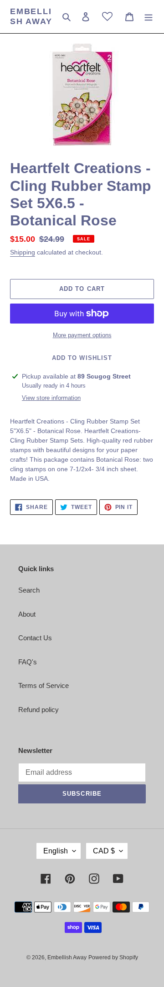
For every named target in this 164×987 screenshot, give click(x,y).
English (55, 851)
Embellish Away (31, 16)
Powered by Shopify (113, 957)
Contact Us (35, 638)
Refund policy (38, 709)
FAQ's (27, 662)
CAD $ (104, 851)
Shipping (22, 252)
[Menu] (148, 16)
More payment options (82, 335)
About (27, 614)
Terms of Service (43, 685)
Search (29, 590)
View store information (51, 397)
